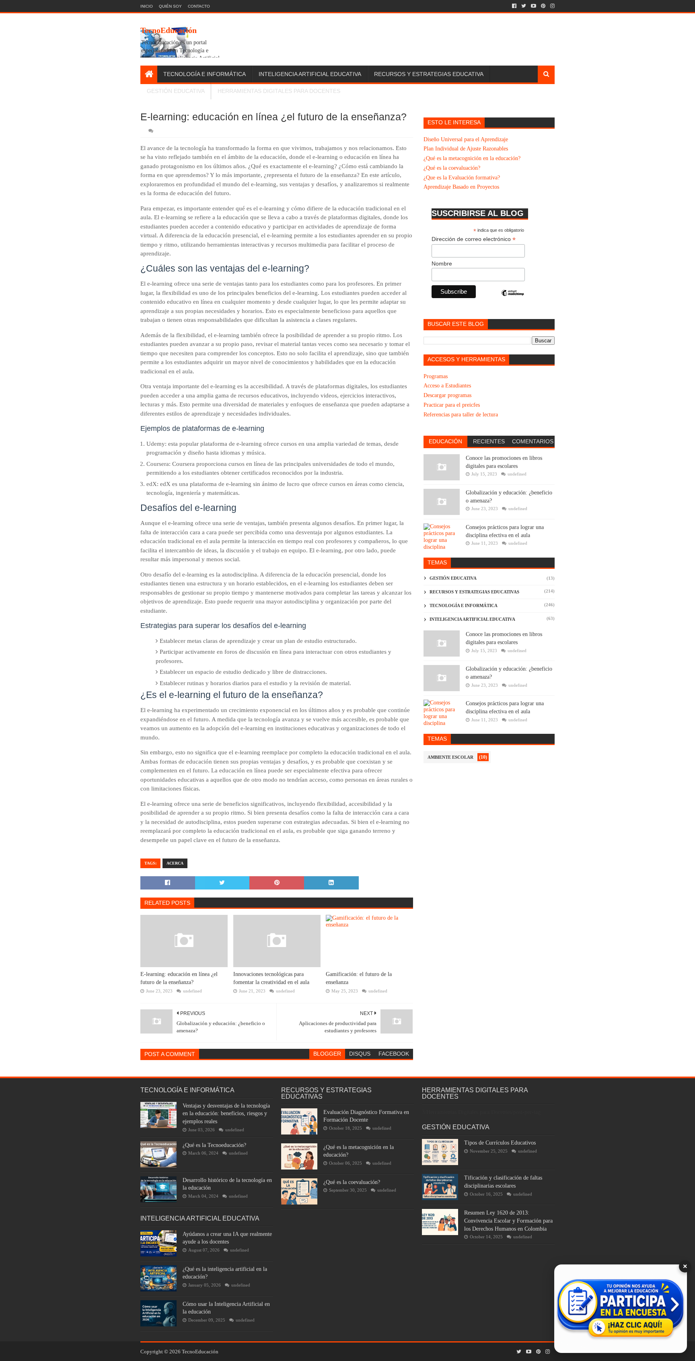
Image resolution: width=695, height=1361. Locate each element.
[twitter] (524, 6)
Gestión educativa (453, 578)
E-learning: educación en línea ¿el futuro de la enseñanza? (179, 978)
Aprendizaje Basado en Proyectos (461, 187)
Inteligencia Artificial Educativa (310, 74)
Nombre (442, 263)
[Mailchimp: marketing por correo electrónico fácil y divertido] (512, 299)
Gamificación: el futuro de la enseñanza (359, 978)
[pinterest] (543, 6)
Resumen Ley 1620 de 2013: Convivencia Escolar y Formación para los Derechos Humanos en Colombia (508, 1220)
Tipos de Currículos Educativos (500, 1143)
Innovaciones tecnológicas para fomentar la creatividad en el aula (271, 978)
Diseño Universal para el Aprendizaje (466, 139)
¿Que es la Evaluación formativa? (462, 178)
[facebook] (514, 6)
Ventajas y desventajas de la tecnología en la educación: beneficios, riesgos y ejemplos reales (226, 1113)
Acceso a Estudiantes (447, 386)
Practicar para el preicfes (452, 405)
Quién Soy (170, 6)
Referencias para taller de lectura (461, 415)
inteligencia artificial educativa (472, 619)
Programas (436, 376)
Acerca (175, 863)
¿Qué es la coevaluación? (452, 168)
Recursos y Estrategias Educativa (428, 74)
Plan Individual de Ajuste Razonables (466, 149)
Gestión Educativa (176, 91)
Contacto (199, 6)
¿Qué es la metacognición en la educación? (472, 158)
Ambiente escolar (450, 757)
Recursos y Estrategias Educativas (474, 591)
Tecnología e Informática (204, 74)
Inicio (146, 6)
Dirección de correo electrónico (474, 239)
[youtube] (533, 6)
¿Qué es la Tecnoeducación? (214, 1145)
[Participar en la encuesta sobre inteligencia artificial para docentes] (620, 1308)
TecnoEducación (168, 30)
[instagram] (552, 6)
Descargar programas (447, 395)
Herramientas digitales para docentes (279, 91)
